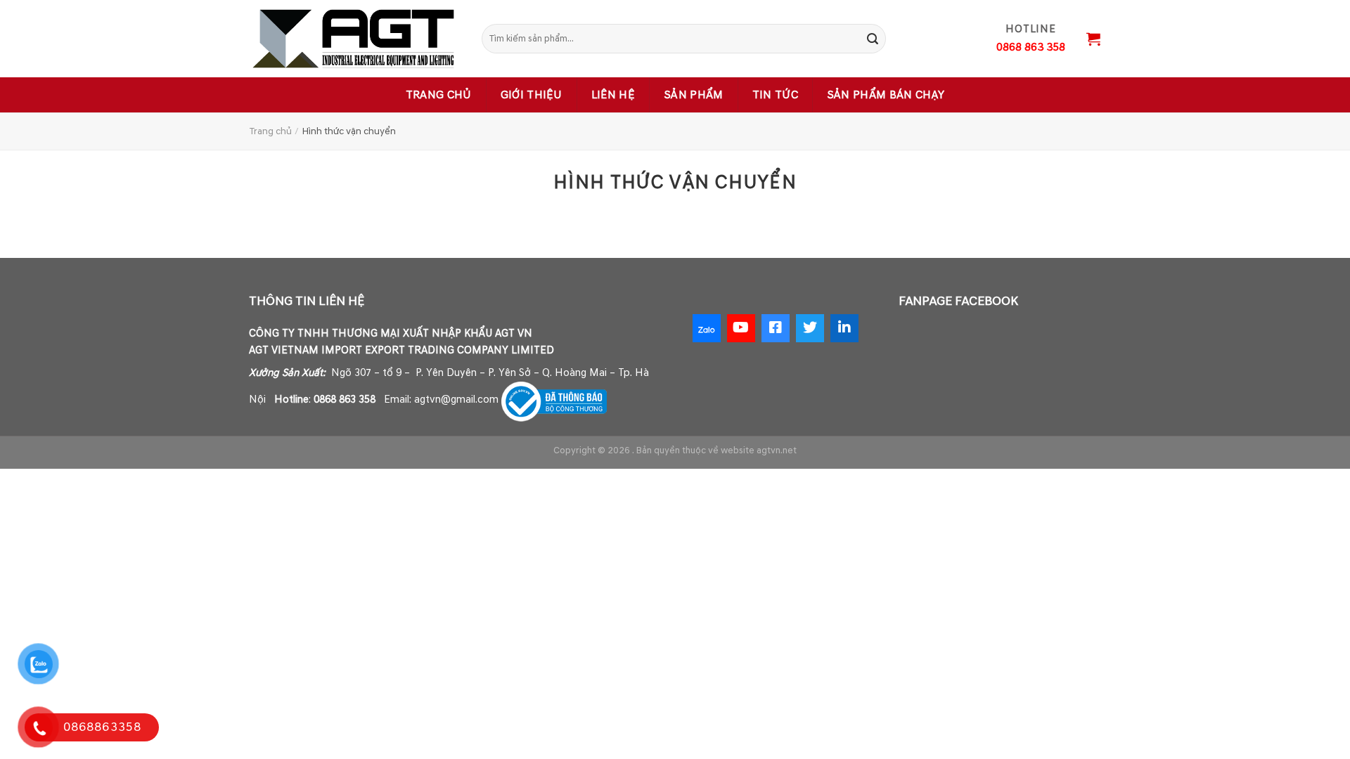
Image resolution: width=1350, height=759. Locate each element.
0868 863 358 (344, 399)
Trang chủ (439, 95)
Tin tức (775, 95)
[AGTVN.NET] (355, 38)
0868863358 (102, 727)
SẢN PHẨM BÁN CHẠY (885, 95)
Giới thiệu (531, 95)
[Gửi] (873, 39)
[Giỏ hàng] (1093, 38)
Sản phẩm (694, 95)
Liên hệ (613, 95)
